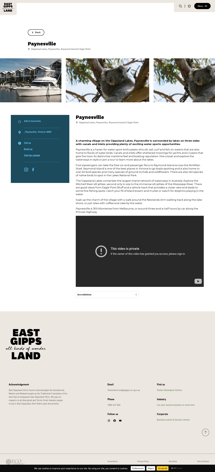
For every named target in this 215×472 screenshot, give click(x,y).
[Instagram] (108, 420)
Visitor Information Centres (169, 390)
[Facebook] (114, 420)
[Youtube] (120, 420)
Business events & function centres (173, 419)
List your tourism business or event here (176, 405)
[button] (36, 32)
